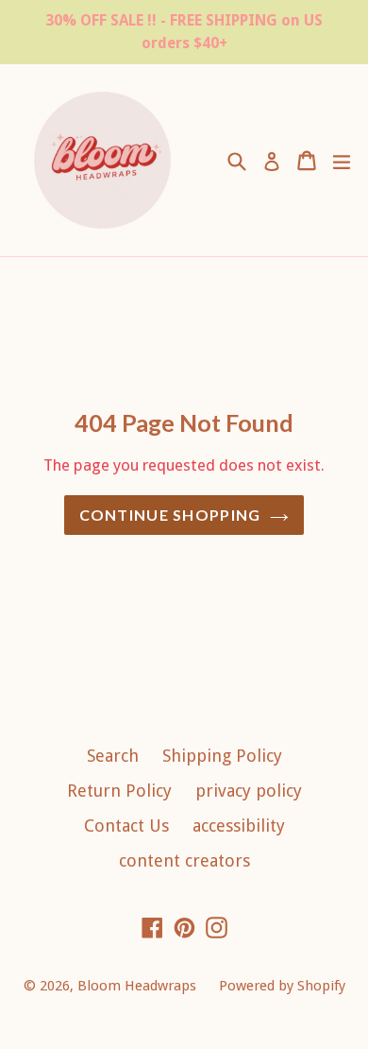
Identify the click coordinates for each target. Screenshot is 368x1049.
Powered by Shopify (282, 985)
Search (113, 755)
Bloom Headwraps (138, 985)
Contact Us (126, 825)
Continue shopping (170, 515)
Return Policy (119, 790)
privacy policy (248, 790)
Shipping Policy (222, 755)
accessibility (238, 825)
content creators (184, 860)
